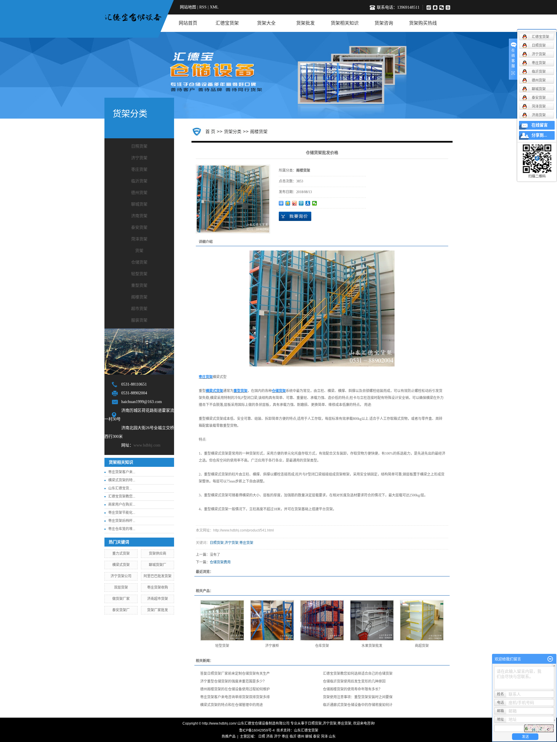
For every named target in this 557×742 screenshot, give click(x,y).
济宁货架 (139, 158)
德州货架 (139, 193)
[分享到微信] (442, 7)
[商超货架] (422, 620)
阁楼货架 (139, 297)
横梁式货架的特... (121, 480)
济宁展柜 (272, 646)
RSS (203, 7)
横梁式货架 (121, 565)
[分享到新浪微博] (428, 7)
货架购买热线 (423, 23)
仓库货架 (322, 646)
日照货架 (139, 146)
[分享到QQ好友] (436, 7)
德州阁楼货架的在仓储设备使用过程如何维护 (235, 689)
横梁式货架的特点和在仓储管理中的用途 (231, 705)
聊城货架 (139, 204)
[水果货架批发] (372, 620)
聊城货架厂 (157, 565)
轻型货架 (139, 274)
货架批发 (305, 23)
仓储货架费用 (220, 562)
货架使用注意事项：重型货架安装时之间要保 (358, 697)
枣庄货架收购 (157, 587)
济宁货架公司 (121, 576)
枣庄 (285, 736)
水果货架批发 (371, 646)
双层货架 (121, 587)
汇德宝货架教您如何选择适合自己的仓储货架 (358, 674)
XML (214, 7)
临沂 (293, 736)
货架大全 (266, 23)
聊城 (308, 736)
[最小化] (550, 659)
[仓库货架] (322, 620)
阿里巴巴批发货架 (157, 576)
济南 (269, 736)
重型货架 (139, 285)
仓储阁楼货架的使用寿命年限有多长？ (352, 689)
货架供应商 (157, 553)
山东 (332, 736)
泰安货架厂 (121, 610)
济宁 (277, 736)
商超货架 (422, 646)
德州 (300, 736)
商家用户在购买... (121, 504)
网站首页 (188, 23)
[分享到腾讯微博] (449, 7)
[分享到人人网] (307, 203)
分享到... (539, 135)
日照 (261, 736)
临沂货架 (139, 181)
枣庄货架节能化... (121, 513)
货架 (139, 250)
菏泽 (324, 736)
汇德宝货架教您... (121, 496)
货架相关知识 (345, 23)
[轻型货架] (222, 620)
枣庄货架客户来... (121, 472)
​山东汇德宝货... (120, 488)
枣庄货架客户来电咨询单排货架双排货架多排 (235, 697)
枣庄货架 (139, 169)
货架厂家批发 (157, 610)
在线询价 (295, 216)
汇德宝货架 (227, 23)
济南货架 (139, 216)
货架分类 (232, 131)
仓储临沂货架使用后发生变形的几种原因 (354, 681)
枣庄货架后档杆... (121, 521)
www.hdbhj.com (146, 445)
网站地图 (188, 7)
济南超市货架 (157, 599)
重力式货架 (121, 553)
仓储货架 (139, 262)
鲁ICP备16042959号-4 (257, 730)
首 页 (210, 131)
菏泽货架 (139, 239)
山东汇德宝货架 (306, 730)
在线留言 (539, 125)
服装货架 (139, 320)
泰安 (316, 736)
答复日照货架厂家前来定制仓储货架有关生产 (235, 674)
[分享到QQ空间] (287, 203)
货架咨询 (384, 23)
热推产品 (229, 736)
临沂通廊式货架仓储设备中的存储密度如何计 (358, 705)
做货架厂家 (121, 599)
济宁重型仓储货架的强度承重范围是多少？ (233, 681)
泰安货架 (139, 227)
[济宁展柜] (272, 620)
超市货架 (139, 308)
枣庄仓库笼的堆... (121, 529)
